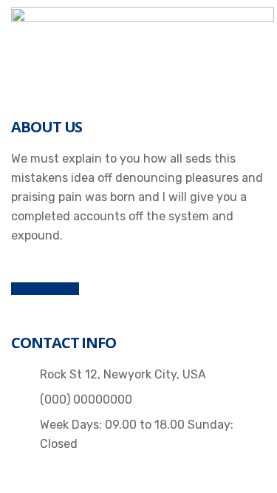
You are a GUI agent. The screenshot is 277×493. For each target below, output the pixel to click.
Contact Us (45, 288)
